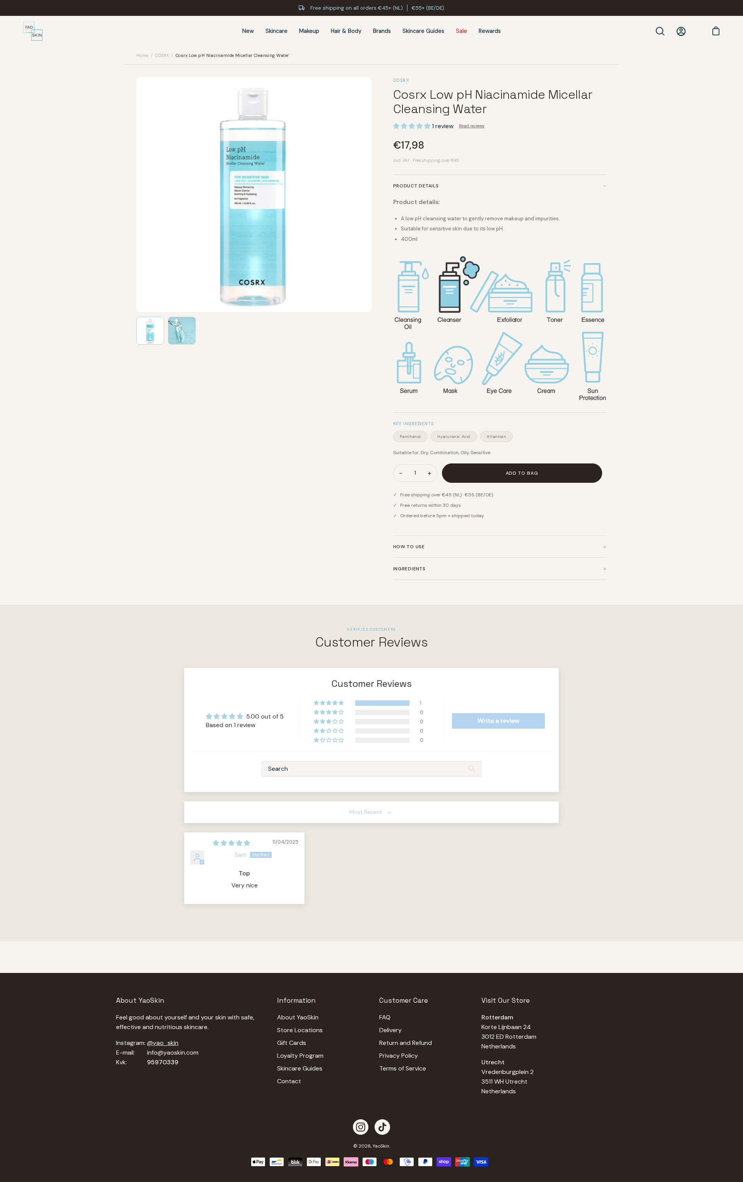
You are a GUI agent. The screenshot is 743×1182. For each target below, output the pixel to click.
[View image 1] (150, 331)
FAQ (384, 1017)
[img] (231, 843)
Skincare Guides (299, 1068)
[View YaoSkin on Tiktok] (382, 1127)
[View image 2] (182, 331)
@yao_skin (162, 1043)
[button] (412, 126)
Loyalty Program (300, 1056)
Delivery (390, 1030)
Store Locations (300, 1030)
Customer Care (403, 1000)
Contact (289, 1081)
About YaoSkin (297, 1017)
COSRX (162, 55)
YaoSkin (381, 1146)
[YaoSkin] (33, 31)
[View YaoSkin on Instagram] (360, 1127)
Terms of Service (402, 1068)
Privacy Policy (398, 1056)
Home (142, 55)
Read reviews (471, 126)
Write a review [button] (499, 721)
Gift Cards (291, 1043)
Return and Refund (405, 1043)
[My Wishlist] (696, 31)
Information (296, 1000)
